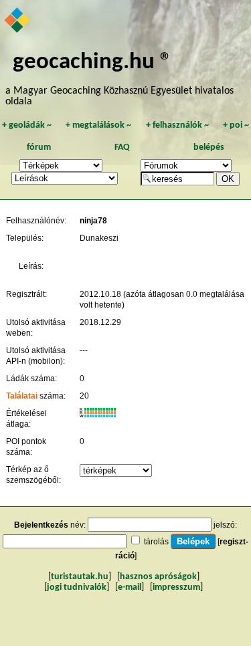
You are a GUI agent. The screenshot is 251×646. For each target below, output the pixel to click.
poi (236, 125)
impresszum (176, 587)
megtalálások (98, 125)
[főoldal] (17, 21)
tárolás (156, 541)
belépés (208, 147)
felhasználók (177, 125)
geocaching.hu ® (92, 62)
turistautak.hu (79, 576)
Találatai (21, 396)
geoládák (27, 125)
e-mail (129, 587)
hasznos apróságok (158, 576)
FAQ (122, 147)
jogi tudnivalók (76, 587)
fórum (39, 147)
